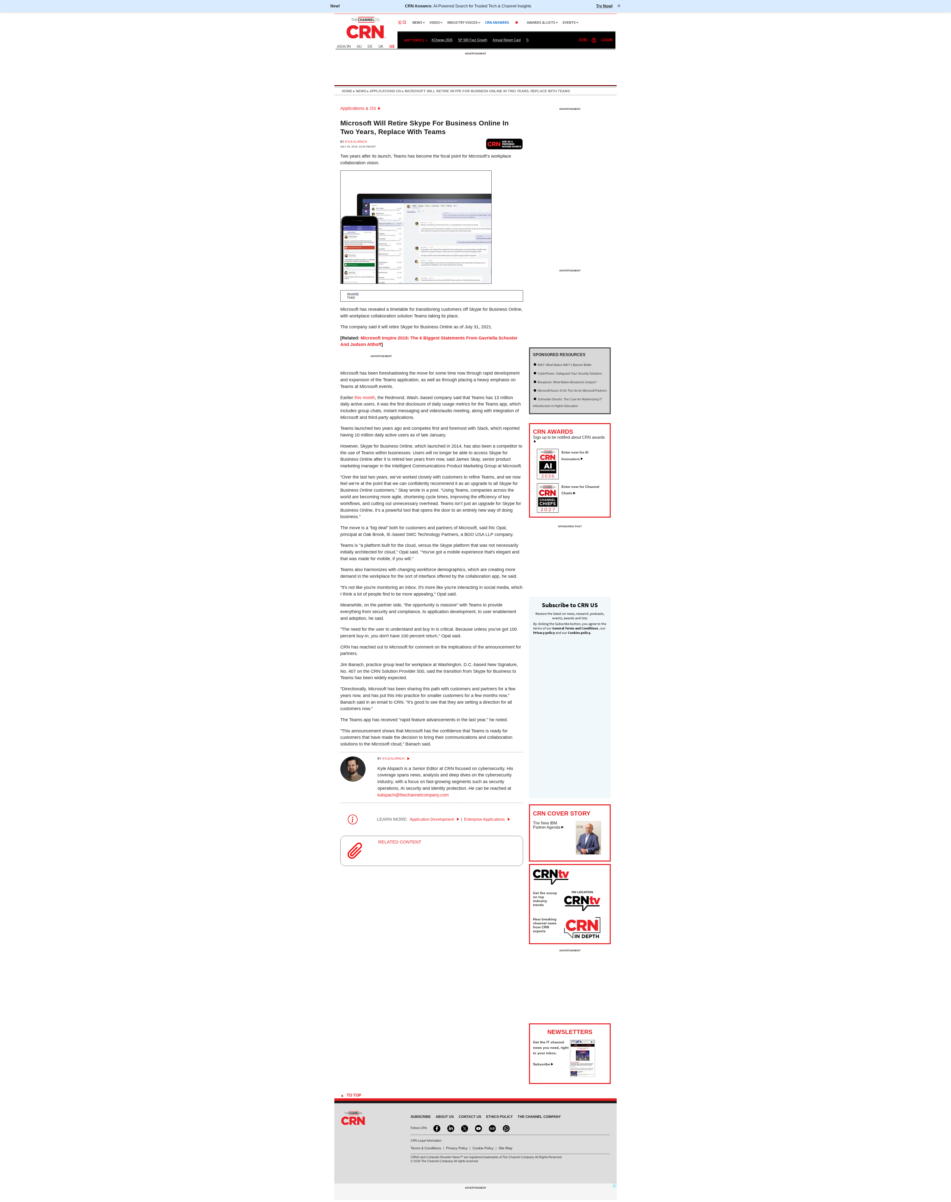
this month (364, 397)
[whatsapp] (505, 1128)
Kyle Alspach (356, 142)
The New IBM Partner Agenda (546, 825)
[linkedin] (450, 1128)
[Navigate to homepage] (365, 39)
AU (359, 47)
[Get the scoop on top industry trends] (582, 902)
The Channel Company (539, 1117)
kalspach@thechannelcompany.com (413, 795)
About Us (445, 1117)
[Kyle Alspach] (353, 780)
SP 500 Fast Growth (472, 40)
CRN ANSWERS (497, 23)
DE (370, 47)
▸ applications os (383, 91)
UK (380, 47)
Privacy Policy (457, 1148)
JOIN (582, 40)
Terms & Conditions (426, 1148)
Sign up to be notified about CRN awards (569, 437)
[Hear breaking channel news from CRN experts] (582, 928)
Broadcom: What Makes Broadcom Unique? (567, 382)
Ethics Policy (499, 1117)
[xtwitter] (464, 1128)
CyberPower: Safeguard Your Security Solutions (570, 373)
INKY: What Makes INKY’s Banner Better (565, 365)
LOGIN (606, 40)
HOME (347, 91)
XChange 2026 (441, 40)
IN (349, 47)
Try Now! (604, 6)
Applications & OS (358, 108)
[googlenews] (491, 1128)
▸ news (359, 91)
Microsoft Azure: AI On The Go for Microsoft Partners (572, 390)
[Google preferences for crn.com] (504, 144)
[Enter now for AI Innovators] (550, 478)
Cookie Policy (483, 1148)
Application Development (432, 819)
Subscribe (541, 1064)
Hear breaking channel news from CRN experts (544, 925)
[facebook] (436, 1128)
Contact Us (470, 1117)
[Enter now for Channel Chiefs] (550, 511)
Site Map (505, 1148)
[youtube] (478, 1128)
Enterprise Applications (485, 819)
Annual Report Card (507, 40)
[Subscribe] (582, 1075)
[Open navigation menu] (402, 22)
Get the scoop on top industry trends (545, 899)
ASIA (341, 47)
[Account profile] (594, 40)
